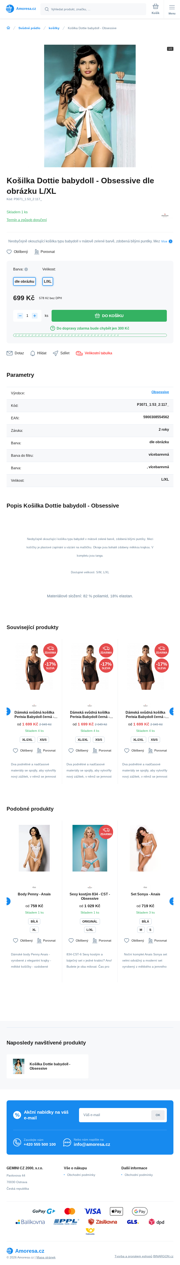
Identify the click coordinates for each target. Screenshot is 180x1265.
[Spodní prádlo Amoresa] (8, 28)
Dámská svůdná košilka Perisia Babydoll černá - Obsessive (34, 715)
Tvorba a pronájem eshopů (133, 1256)
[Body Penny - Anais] (34, 848)
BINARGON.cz (163, 1256)
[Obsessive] (164, 216)
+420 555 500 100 (40, 1144)
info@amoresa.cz (92, 1144)
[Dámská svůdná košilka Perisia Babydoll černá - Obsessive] (34, 666)
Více (164, 241)
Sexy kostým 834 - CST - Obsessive (90, 896)
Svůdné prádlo (29, 28)
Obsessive (160, 392)
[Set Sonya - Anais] (145, 848)
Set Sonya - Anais (145, 894)
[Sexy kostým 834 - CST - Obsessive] (90, 848)
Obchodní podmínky (81, 1175)
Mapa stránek (46, 1257)
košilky (54, 28)
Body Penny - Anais (34, 894)
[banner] (20, 8)
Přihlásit (158, 1115)
